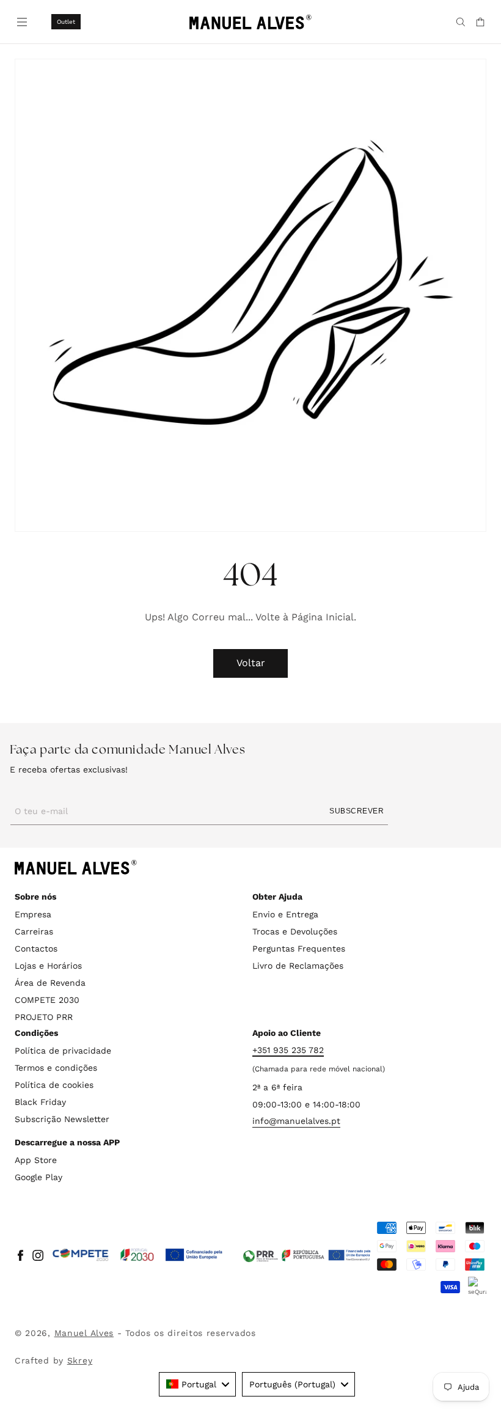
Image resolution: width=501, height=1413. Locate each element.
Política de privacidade (63, 1050)
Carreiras (34, 931)
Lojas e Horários (48, 966)
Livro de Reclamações (297, 966)
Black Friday (40, 1102)
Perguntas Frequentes (298, 948)
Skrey (80, 1360)
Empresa (33, 914)
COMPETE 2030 (47, 1000)
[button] (21, 21)
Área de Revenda (50, 983)
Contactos (36, 948)
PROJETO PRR (44, 1017)
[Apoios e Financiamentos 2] (307, 1255)
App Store (36, 1160)
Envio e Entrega (285, 914)
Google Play (38, 1177)
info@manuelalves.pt (296, 1121)
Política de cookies (54, 1085)
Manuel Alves (84, 1333)
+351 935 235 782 (288, 1050)
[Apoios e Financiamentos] (138, 1255)
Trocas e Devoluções (294, 931)
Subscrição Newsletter (62, 1119)
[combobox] (197, 1384)
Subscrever (356, 811)
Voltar (250, 663)
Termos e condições (56, 1068)
